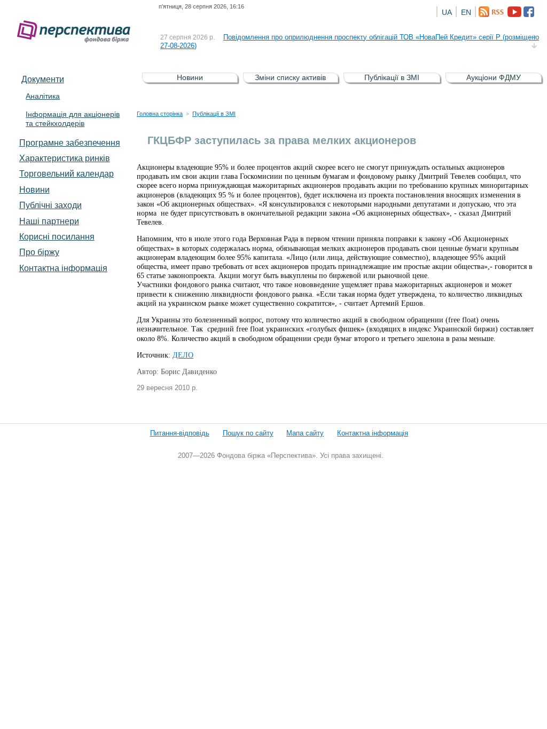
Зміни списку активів (290, 77)
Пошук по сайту (248, 433)
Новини (34, 189)
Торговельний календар (66, 173)
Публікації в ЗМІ (391, 77)
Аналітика (43, 96)
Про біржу (39, 252)
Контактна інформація (63, 268)
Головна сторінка (160, 113)
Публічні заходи (50, 205)
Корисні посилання (57, 236)
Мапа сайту (305, 433)
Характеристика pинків (64, 158)
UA (447, 12)
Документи (42, 79)
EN (466, 12)
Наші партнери (49, 221)
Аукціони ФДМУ (493, 77)
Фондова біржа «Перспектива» (77, 31)
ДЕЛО (183, 355)
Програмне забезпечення (69, 142)
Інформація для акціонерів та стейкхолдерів (73, 119)
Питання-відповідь (179, 433)
